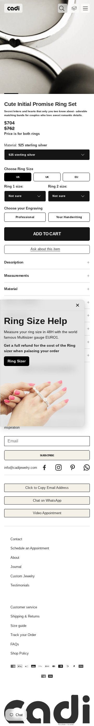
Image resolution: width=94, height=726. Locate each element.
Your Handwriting (69, 217)
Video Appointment (47, 513)
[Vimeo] (87, 467)
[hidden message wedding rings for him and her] (47, 47)
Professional (25, 217)
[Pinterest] (72, 467)
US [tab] (18, 177)
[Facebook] (44, 467)
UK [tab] (47, 177)
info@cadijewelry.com (20, 468)
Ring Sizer (17, 361)
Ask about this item (45, 249)
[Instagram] (58, 467)
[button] (62, 8)
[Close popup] (77, 305)
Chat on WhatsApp (47, 500)
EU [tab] (76, 177)
